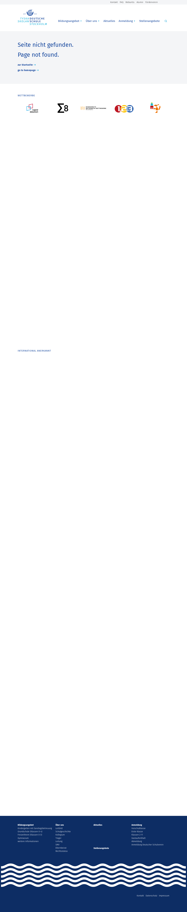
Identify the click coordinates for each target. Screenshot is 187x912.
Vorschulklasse (138, 828)
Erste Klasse (137, 831)
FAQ (121, 2)
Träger (58, 838)
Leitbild (59, 828)
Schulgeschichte (63, 831)
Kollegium (60, 835)
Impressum (164, 895)
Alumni (140, 2)
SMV (57, 844)
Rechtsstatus (62, 851)
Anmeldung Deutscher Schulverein (147, 844)
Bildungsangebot (68, 21)
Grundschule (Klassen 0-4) (30, 831)
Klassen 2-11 (137, 835)
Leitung (59, 841)
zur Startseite (25, 64)
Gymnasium (23, 838)
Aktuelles (109, 21)
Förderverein (151, 2)
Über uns (91, 21)
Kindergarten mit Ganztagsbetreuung (35, 828)
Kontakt (114, 2)
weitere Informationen (28, 841)
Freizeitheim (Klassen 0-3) (30, 835)
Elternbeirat (61, 848)
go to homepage (27, 70)
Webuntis (129, 2)
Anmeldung (126, 21)
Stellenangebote (149, 21)
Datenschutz (151, 895)
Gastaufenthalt (138, 838)
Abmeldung (136, 841)
